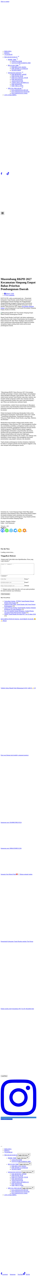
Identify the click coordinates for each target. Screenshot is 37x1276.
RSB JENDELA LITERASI (19, 68)
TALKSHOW (8, 54)
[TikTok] (7, 174)
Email (27, 582)
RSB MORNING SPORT (18, 74)
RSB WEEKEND (16, 84)
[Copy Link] (20, 530)
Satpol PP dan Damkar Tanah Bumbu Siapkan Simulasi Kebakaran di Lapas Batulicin (20, 608)
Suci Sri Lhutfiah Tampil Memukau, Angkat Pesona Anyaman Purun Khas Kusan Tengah (19, 611)
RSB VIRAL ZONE (17, 86)
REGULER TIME (13, 1164)
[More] (24, 530)
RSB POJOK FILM (17, 76)
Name (27, 579)
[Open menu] (2, 213)
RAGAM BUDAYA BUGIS (19, 90)
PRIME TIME (12, 1158)
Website (27, 585)
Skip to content (5, 1)
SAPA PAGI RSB (16, 61)
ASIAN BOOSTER (17, 81)
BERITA (7, 53)
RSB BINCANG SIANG (18, 67)
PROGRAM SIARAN (10, 1155)
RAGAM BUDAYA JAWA (19, 93)
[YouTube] (5, 174)
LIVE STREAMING (10, 95)
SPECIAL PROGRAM (14, 1188)
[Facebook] (1, 174)
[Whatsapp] (7, 530)
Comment (4, 576)
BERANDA (7, 51)
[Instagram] (3, 174)
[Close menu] (1, 1146)
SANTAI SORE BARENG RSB (21, 63)
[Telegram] (16, 530)
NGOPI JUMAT (16, 70)
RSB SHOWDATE (17, 79)
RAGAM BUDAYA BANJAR (20, 91)
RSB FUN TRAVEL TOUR (19, 77)
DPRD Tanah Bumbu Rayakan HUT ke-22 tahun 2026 (20, 614)
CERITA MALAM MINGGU (20, 82)
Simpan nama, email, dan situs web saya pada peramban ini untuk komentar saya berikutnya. (18, 590)
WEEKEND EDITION (14, 1172)
